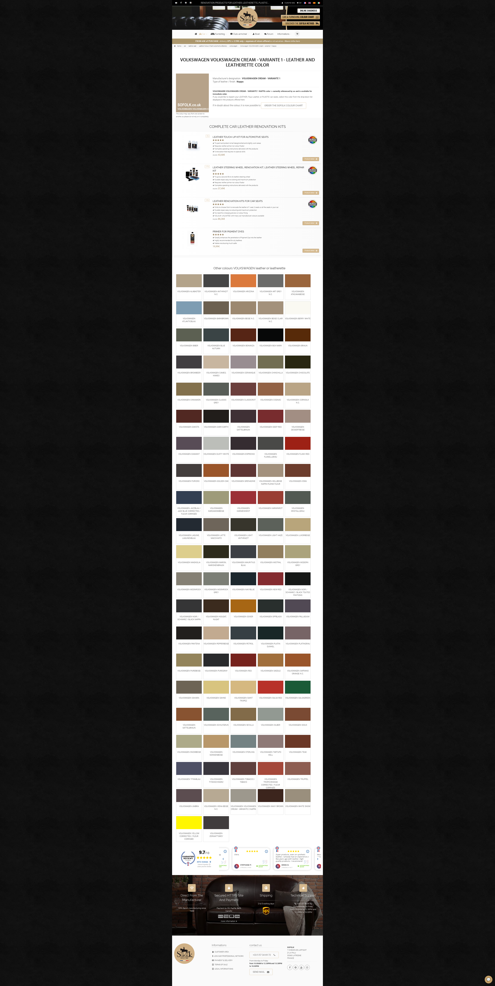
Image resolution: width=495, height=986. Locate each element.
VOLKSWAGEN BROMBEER (189, 373)
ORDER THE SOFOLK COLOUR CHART (283, 105)
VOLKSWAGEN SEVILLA (243, 725)
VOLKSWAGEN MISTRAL (270, 562)
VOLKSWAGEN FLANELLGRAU (270, 455)
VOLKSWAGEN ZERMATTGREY (216, 834)
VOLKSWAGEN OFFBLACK (270, 616)
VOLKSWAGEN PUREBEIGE (189, 671)
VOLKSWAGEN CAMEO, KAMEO (216, 374)
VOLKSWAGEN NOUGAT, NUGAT (216, 618)
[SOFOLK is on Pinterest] (295, 967)
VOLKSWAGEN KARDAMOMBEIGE (216, 509)
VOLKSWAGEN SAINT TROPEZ (243, 699)
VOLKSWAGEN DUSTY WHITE (216, 454)
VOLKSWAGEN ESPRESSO (243, 454)
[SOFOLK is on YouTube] (301, 967)
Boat (257, 34)
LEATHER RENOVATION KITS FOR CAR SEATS (238, 201)
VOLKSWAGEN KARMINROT (271, 508)
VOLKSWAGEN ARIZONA (243, 291)
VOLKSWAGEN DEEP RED (271, 427)
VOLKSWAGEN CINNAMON (189, 400)
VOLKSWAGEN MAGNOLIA (189, 562)
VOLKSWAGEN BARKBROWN (216, 318)
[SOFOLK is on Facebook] (289, 967)
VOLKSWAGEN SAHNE (216, 698)
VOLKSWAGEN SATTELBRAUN (189, 726)
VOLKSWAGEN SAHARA (189, 698)
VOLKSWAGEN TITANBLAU (189, 779)
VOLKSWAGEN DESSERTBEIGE (298, 428)
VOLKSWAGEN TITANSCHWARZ (216, 780)
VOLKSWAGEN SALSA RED (270, 698)
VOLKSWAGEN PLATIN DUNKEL (270, 645)
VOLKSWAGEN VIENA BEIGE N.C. (216, 807)
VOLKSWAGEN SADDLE (271, 671)
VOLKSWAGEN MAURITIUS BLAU (243, 563)
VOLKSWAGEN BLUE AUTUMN (216, 347)
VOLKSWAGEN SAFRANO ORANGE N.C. (298, 672)
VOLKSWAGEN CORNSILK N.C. (298, 401)
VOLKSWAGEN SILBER (270, 725)
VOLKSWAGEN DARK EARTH (216, 427)
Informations (283, 34)
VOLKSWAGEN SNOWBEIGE (189, 752)
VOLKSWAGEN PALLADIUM (297, 616)
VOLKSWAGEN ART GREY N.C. (271, 292)
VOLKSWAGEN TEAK (298, 752)
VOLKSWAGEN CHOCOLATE (298, 373)
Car (203, 34)
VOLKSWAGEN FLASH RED (297, 454)
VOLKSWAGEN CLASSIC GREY (216, 401)
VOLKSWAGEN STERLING (243, 752)
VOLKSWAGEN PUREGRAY (216, 671)
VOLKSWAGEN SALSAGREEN (297, 698)
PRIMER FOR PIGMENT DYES (228, 231)
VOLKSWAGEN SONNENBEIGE (216, 753)
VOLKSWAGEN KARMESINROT (243, 509)
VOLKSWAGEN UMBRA (189, 806)
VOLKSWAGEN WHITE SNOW (297, 806)
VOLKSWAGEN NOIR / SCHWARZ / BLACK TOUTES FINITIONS (298, 592)
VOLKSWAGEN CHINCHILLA (271, 373)
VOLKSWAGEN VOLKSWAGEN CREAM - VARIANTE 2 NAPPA (243, 807)
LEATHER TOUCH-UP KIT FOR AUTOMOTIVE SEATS (241, 137)
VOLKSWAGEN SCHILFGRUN (216, 725)
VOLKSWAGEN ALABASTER (189, 291)
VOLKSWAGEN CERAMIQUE (243, 373)
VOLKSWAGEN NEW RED (270, 589)
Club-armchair (240, 34)
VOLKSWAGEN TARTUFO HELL (270, 753)
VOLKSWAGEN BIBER (189, 345)
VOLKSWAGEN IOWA (298, 481)
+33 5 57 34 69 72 (262, 954)
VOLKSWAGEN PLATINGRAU (298, 644)
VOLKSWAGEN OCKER (243, 616)
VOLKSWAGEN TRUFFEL (297, 779)
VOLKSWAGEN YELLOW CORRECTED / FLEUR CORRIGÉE (189, 836)
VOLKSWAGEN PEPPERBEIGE (216, 644)
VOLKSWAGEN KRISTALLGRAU (297, 509)
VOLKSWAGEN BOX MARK (270, 345)
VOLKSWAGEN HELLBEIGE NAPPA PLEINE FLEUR (270, 482)
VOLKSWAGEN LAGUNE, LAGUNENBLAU (189, 536)
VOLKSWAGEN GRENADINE (243, 481)
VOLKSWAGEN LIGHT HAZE (271, 535)
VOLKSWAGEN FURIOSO (189, 481)
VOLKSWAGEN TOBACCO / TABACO (243, 780)
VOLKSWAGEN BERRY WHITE (298, 318)
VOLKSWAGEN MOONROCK (189, 589)
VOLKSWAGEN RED (243, 671)
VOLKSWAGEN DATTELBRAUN (243, 428)
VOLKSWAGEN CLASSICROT (243, 400)
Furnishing (220, 34)
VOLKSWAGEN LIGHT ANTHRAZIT (243, 536)
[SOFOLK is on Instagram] (307, 967)
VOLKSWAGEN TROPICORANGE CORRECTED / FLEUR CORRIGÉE (270, 783)
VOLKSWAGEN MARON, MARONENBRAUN (216, 563)
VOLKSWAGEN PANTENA (189, 644)
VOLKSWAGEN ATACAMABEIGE (298, 292)
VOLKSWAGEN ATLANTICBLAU (189, 320)
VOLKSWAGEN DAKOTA (189, 427)
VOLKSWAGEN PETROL (243, 644)
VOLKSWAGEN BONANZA (243, 345)
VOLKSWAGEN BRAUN (297, 345)
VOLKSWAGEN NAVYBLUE (243, 589)
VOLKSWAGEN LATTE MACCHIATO (216, 536)
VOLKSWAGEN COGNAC (270, 400)
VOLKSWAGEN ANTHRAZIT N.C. (216, 292)
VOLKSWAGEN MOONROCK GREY (216, 591)
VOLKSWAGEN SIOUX (298, 725)
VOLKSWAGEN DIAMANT (189, 454)
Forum (269, 34)
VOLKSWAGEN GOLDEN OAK (216, 481)
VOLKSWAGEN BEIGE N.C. (243, 318)
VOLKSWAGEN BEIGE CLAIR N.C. (271, 320)
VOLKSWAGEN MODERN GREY (297, 563)
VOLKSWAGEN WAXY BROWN (270, 806)
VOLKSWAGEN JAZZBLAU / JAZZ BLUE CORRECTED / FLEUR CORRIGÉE (189, 511)
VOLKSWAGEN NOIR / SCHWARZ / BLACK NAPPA (189, 618)
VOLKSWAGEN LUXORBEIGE (298, 535)
